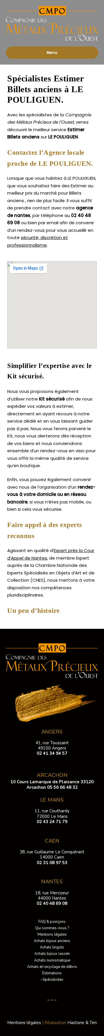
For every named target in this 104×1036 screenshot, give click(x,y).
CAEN (52, 840)
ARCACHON (52, 775)
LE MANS (52, 799)
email (52, 223)
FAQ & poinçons (52, 921)
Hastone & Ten (82, 1023)
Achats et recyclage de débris (52, 966)
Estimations (52, 973)
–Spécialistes (52, 979)
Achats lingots (52, 947)
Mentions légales (52, 934)
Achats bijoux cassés (52, 953)
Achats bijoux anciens (52, 941)
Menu (52, 52)
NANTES (52, 881)
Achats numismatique (52, 960)
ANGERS (52, 731)
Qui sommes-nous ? (52, 928)
